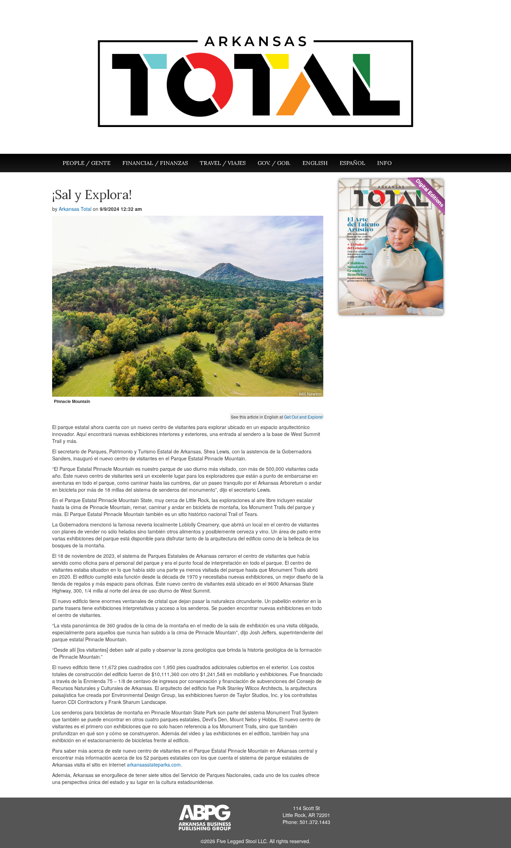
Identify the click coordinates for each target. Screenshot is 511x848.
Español (352, 162)
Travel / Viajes (223, 162)
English (315, 162)
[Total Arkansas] (255, 79)
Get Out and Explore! (303, 417)
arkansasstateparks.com (154, 764)
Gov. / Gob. (274, 162)
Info (384, 162)
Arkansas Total (75, 208)
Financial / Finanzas (155, 162)
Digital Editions (430, 192)
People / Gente (87, 162)
